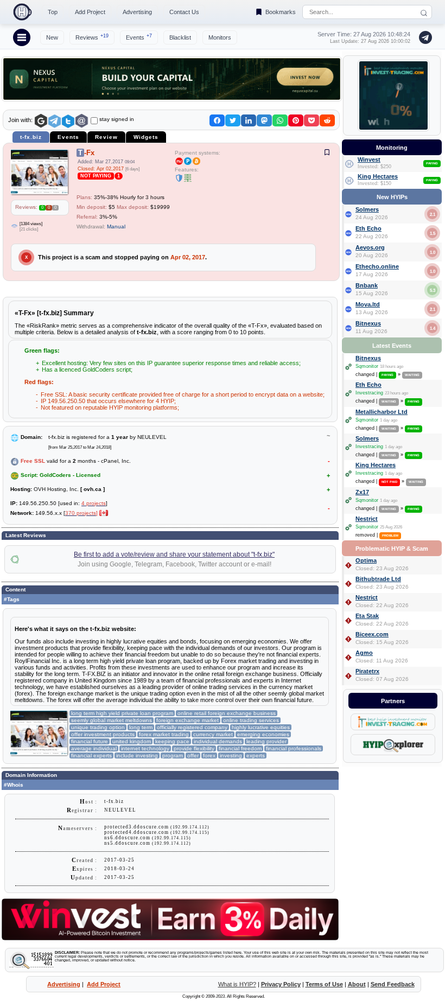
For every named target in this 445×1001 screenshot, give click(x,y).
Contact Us (184, 12)
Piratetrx (367, 671)
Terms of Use (324, 984)
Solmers (367, 209)
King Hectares (378, 176)
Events (139, 37)
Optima (366, 560)
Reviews (92, 37)
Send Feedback (393, 984)
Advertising (137, 12)
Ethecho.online (377, 266)
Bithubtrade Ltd (378, 579)
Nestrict (366, 518)
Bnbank (366, 285)
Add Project (90, 12)
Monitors (219, 37)
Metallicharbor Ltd (381, 412)
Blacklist (180, 37)
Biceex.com (372, 634)
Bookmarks (280, 12)
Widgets (146, 137)
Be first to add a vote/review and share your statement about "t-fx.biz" (174, 554)
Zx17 (362, 492)
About (357, 984)
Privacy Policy (281, 984)
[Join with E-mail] (81, 121)
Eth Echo (368, 228)
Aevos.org (370, 247)
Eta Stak (367, 616)
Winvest (369, 159)
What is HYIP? (237, 984)
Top (53, 12)
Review (106, 137)
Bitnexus (368, 323)
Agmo (364, 652)
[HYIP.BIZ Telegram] (423, 37)
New (52, 37)
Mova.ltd (367, 304)
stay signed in (116, 119)
